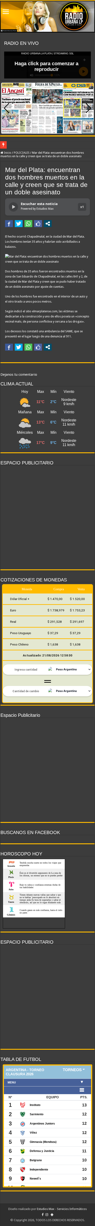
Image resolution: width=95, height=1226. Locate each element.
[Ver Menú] (5, 12)
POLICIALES (22, 152)
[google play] (52, 1214)
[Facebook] (42, 1214)
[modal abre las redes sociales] (48, 223)
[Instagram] (47, 1214)
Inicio (7, 152)
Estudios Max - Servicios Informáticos (62, 1209)
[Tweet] (19, 223)
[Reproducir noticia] (13, 207)
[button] (88, 108)
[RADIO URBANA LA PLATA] (47, 17)
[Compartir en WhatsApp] (28, 223)
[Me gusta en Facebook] (38, 223)
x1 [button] (82, 207)
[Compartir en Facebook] (9, 223)
